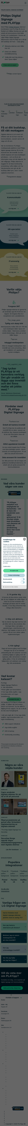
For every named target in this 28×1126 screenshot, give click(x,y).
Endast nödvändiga (14, 575)
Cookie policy (6, 566)
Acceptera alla (14, 570)
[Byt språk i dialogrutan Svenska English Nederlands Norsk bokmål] (24, 539)
